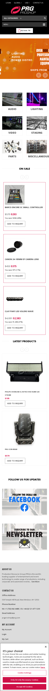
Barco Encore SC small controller (24, 207)
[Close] (46, 647)
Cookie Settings (24, 673)
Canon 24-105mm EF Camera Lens (22, 259)
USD (27, 3)
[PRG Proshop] (24, 10)
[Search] (45, 18)
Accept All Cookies (24, 686)
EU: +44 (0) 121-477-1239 (30, 609)
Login (8, 3)
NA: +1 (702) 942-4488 (10, 609)
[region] (24, 667)
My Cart (5, 639)
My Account (6, 629)
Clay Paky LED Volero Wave (19, 311)
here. (43, 667)
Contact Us (38, 3)
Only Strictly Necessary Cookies (24, 680)
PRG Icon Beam (11, 449)
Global (17, 3)
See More (35, 581)
